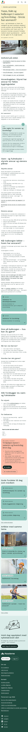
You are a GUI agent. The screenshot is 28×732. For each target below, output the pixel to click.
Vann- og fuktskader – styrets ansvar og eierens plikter (13, 66)
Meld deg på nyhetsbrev (9, 646)
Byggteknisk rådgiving (6, 687)
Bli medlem (7, 467)
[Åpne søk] (21, 2)
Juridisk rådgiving (5, 685)
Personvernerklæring (6, 702)
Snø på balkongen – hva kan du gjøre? (13, 72)
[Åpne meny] (25, 2)
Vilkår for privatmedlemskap (8, 705)
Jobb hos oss (4, 670)
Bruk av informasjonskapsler (8, 700)
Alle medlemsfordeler (7, 522)
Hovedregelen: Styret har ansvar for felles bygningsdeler (14, 61)
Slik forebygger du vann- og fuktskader (13, 75)
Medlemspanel (5, 693)
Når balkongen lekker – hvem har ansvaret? (15, 69)
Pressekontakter (5, 690)
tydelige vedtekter (11, 288)
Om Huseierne (5, 667)
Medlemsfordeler (5, 675)
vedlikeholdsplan (14, 403)
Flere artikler (4, 612)
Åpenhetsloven (5, 710)
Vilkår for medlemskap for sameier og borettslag (14, 708)
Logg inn (15, 658)
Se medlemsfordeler (10, 471)
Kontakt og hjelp (5, 682)
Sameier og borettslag (9, 7)
